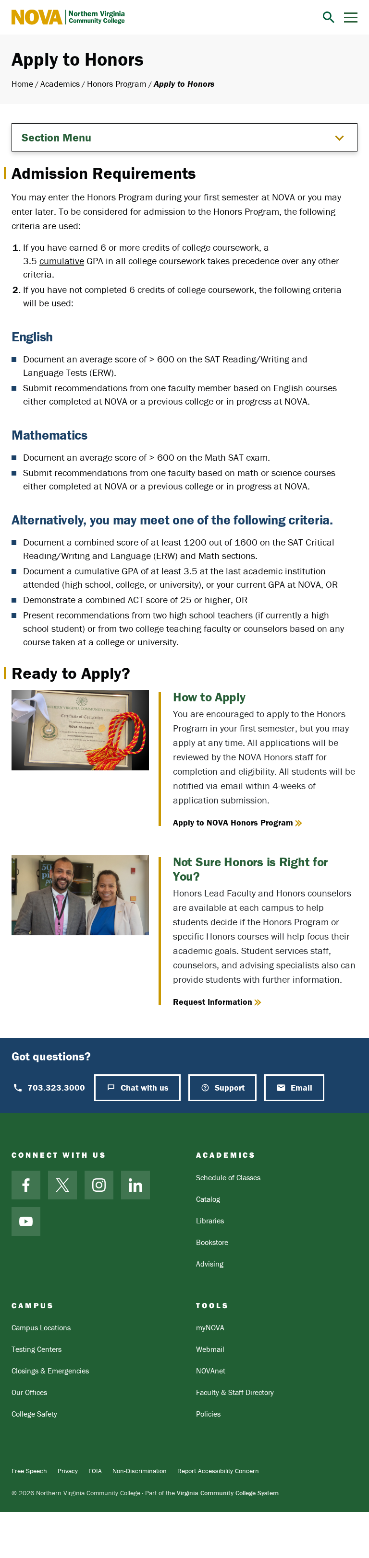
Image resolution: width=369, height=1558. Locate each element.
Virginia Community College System (228, 1492)
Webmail (210, 1349)
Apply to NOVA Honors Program (233, 822)
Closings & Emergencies (50, 1370)
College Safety (34, 1413)
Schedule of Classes (228, 1177)
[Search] (328, 17)
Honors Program (117, 83)
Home (22, 83)
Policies (208, 1413)
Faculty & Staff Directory (235, 1392)
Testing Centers (37, 1349)
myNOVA (210, 1327)
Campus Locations (41, 1327)
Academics (60, 83)
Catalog (208, 1199)
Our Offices (29, 1392)
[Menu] (350, 17)
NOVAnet (210, 1370)
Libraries (210, 1220)
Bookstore (212, 1242)
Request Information (212, 1001)
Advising (209, 1263)
